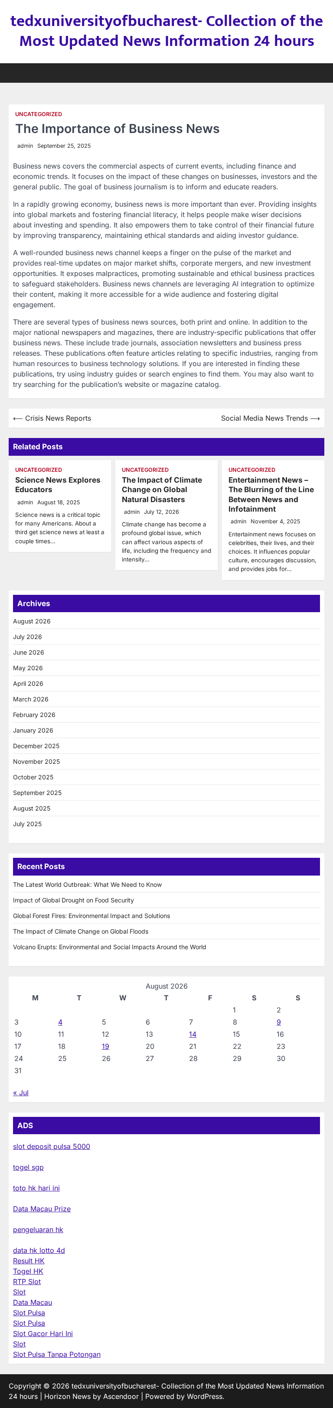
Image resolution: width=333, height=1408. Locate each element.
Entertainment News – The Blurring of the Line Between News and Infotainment (271, 494)
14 (192, 1034)
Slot (19, 1292)
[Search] (317, 72)
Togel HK (28, 1271)
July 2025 (27, 823)
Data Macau (32, 1302)
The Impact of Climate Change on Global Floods (80, 931)
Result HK (29, 1260)
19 (105, 1046)
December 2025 (36, 745)
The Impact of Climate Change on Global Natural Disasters (162, 489)
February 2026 (34, 714)
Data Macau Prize (42, 1208)
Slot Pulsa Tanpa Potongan (57, 1354)
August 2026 (32, 621)
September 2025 (37, 792)
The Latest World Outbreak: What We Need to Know (87, 884)
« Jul (21, 1092)
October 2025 (33, 777)
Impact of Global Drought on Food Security (73, 900)
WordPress (204, 1396)
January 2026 (33, 730)
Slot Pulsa (29, 1312)
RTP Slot (27, 1281)
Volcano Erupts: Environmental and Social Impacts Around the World (109, 947)
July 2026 (27, 636)
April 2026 (28, 683)
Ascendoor (121, 1396)
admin (25, 146)
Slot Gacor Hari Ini (43, 1333)
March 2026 (31, 699)
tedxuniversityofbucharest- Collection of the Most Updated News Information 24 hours (166, 31)
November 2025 (36, 761)
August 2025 (31, 808)
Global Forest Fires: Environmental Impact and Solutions (91, 915)
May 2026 (28, 668)
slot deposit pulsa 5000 (51, 1146)
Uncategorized (38, 114)
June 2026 (28, 652)
